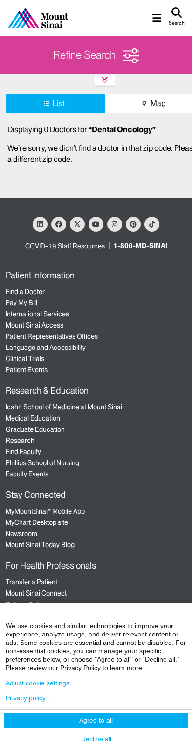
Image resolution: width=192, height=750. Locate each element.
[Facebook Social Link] (58, 224)
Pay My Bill (21, 303)
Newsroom (21, 533)
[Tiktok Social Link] (151, 224)
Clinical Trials (25, 359)
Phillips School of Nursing (42, 463)
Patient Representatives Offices (52, 336)
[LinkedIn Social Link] (40, 224)
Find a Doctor (25, 292)
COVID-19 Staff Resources (65, 246)
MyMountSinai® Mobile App (45, 511)
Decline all (96, 739)
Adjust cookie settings (37, 683)
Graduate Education (35, 429)
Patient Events (27, 370)
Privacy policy (26, 698)
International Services (37, 314)
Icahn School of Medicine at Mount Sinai (64, 407)
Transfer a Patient (31, 582)
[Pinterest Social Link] (133, 224)
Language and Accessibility (46, 347)
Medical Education (33, 418)
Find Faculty (23, 452)
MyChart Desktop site (37, 522)
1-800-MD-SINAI (140, 245)
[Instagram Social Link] (114, 224)
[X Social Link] (77, 224)
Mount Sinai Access (34, 325)
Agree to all (96, 720)
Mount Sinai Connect (36, 593)
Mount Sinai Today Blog (40, 545)
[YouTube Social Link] (96, 224)
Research (20, 440)
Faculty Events (27, 474)
